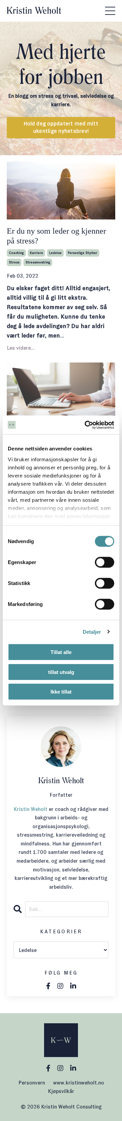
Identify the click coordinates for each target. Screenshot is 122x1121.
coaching (16, 253)
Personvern (31, 1082)
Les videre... (21, 348)
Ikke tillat (61, 692)
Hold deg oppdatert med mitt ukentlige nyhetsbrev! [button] (61, 127)
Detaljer (92, 631)
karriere (36, 253)
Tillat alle (61, 652)
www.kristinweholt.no (78, 1082)
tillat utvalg (61, 672)
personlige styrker (82, 253)
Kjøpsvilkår (61, 1091)
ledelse (55, 253)
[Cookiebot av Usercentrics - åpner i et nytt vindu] (86, 424)
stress (14, 262)
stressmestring (37, 262)
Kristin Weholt (30, 809)
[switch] (104, 562)
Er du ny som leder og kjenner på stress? (56, 236)
